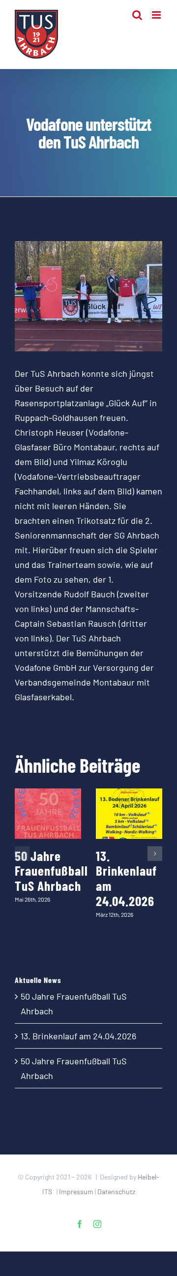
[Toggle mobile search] (137, 15)
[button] (22, 853)
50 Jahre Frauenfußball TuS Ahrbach (51, 870)
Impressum (76, 1191)
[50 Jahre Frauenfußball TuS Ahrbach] (48, 813)
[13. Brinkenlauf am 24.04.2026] (129, 813)
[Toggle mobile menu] (157, 15)
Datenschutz (116, 1191)
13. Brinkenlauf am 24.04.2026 (126, 878)
